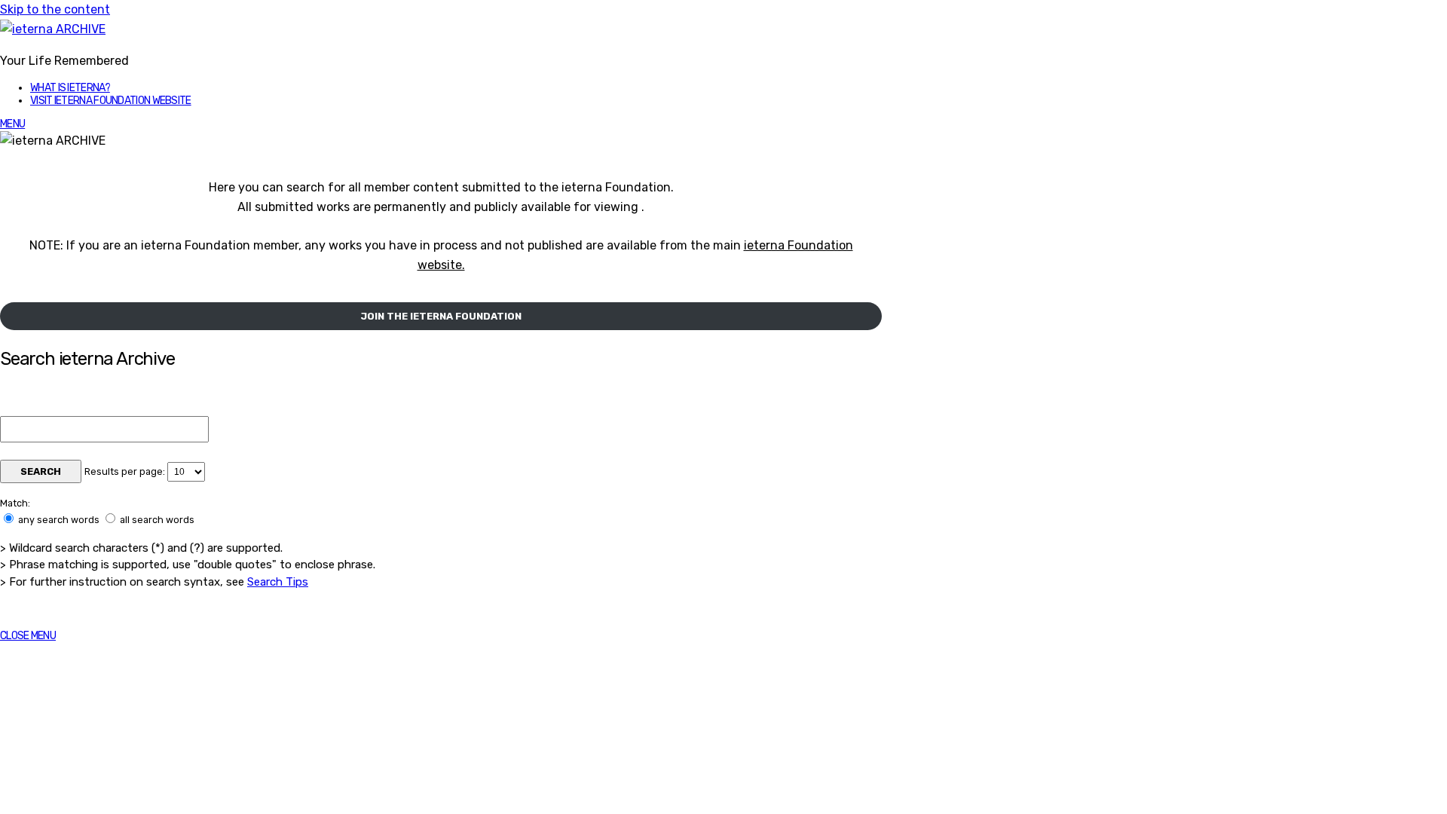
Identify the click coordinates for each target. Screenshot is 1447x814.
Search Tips (277, 582)
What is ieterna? (70, 87)
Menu (12, 124)
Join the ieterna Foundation (441, 316)
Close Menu (28, 635)
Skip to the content (55, 9)
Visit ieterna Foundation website (110, 100)
